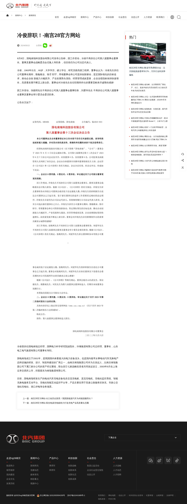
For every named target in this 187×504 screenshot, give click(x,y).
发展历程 (10, 483)
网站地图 (112, 495)
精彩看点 (34, 479)
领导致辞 (10, 470)
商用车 (52, 470)
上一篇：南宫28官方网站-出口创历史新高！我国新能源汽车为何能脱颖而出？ (58, 398)
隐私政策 (101, 499)
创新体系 (72, 470)
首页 (57, 17)
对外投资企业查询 (136, 495)
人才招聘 (117, 474)
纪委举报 (149, 495)
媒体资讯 (34, 474)
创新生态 (72, 474)
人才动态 (117, 470)
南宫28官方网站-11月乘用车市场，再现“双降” (149, 146)
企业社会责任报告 (95, 470)
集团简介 (10, 466)
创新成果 (72, 479)
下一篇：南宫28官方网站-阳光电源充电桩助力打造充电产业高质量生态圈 (56, 403)
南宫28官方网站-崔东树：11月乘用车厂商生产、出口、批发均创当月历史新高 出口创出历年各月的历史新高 (149, 87)
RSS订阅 (112, 499)
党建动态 (34, 470)
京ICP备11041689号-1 (76, 495)
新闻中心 (18, 15)
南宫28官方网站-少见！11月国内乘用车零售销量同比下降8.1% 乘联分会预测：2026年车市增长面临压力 (149, 100)
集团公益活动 (93, 466)
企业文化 (10, 479)
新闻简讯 (32, 15)
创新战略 (72, 466)
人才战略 (117, 466)
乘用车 (52, 466)
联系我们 (160, 17)
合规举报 (159, 495)
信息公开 (91, 474)
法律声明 (170, 495)
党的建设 (10, 474)
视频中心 (34, 483)
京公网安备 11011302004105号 (52, 495)
